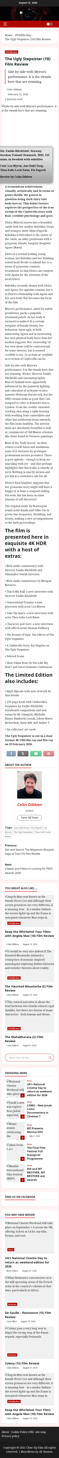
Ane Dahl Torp (21, 827)
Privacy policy (10, 1436)
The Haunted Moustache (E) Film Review (29, 988)
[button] (5, 24)
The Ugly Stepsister (23, 832)
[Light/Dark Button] (49, 24)
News (29, 1081)
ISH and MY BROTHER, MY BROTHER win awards (16, 1173)
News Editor (12, 1270)
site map (40, 1432)
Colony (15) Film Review (22, 1363)
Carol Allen (11, 1321)
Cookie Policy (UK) (22, 1432)
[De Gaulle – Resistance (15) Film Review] (29, 1292)
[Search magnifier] (50, 1057)
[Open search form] (56, 24)
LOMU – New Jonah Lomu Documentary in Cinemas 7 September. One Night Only (16, 1110)
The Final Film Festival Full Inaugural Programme (16, 1152)
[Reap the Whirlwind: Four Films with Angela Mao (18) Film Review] (29, 1389)
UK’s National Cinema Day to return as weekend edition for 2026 (16, 1088)
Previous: (29, 850)
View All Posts (29, 817)
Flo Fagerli (36, 827)
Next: (29, 869)
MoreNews (28, 1451)
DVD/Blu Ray (11, 52)
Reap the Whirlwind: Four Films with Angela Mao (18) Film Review (29, 934)
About (5, 1432)
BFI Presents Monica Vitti (16, 1131)
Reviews (12, 1304)
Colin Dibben (14, 89)
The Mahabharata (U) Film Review (24, 1039)
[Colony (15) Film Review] (29, 1342)
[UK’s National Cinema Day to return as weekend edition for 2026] (29, 1237)
